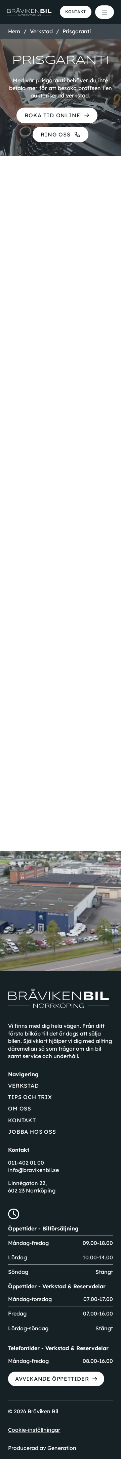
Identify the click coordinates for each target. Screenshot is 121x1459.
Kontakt (75, 11)
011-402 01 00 (26, 1162)
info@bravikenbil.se (33, 1170)
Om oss (19, 1108)
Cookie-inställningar (34, 1429)
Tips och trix (30, 1097)
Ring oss (55, 134)
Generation (61, 1448)
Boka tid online (52, 115)
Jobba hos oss (32, 1131)
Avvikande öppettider (52, 1378)
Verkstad (23, 1085)
